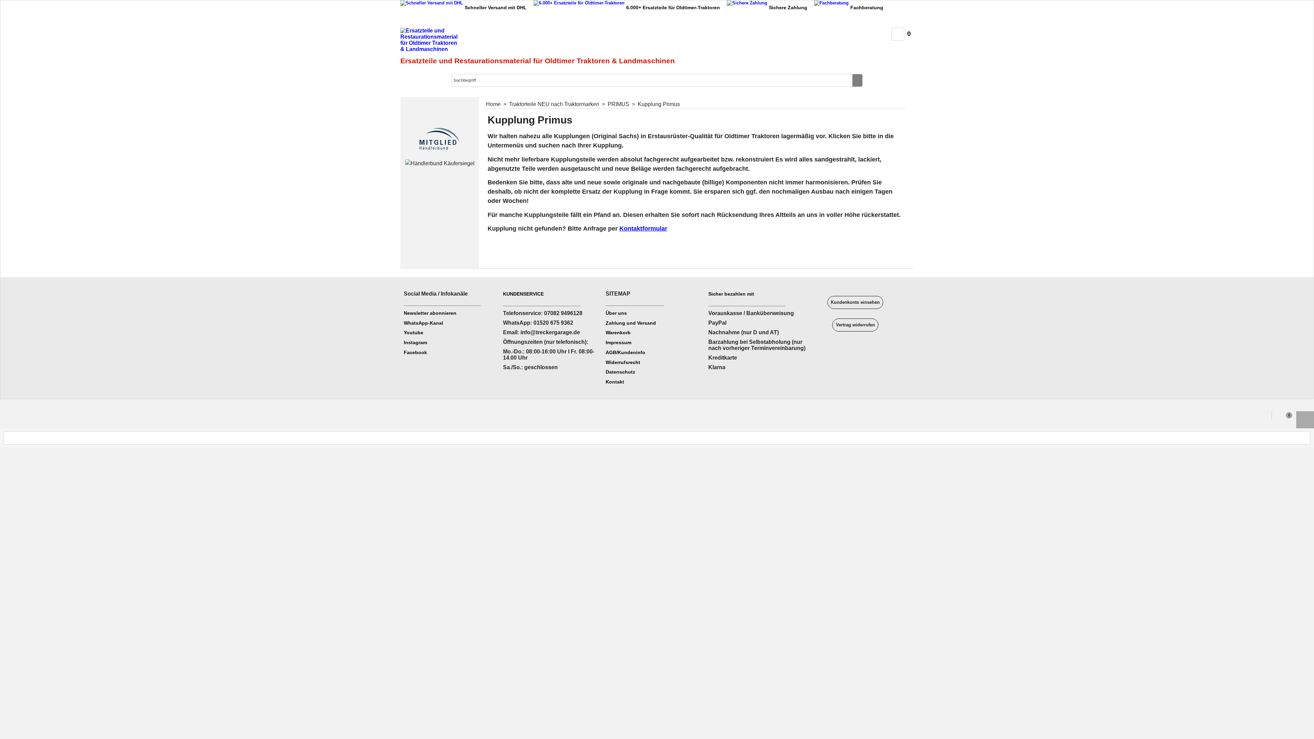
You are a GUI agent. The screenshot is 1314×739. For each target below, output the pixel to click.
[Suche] (857, 80)
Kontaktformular (643, 228)
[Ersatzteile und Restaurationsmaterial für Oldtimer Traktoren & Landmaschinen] (477, 41)
